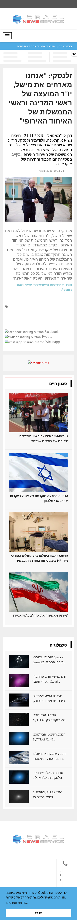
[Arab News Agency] (38, 839)
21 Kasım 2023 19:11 (51, 170)
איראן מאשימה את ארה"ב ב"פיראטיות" (40, 615)
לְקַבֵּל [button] (38, 912)
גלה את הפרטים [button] (17, 902)
